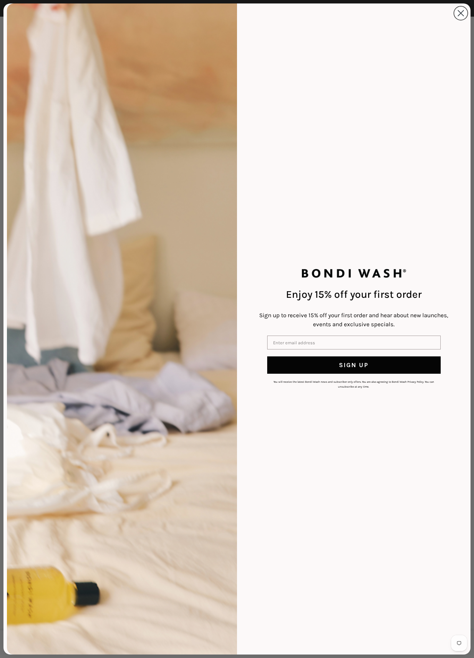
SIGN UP (354, 365)
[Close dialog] (461, 13)
